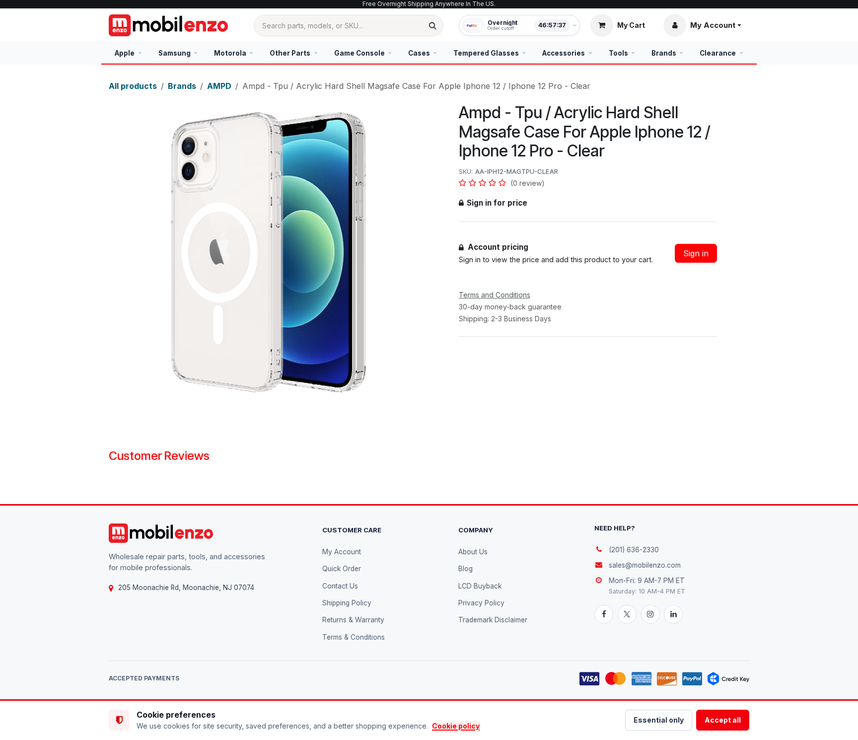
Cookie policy (456, 726)
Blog (465, 569)
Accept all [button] (723, 720)
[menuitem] (128, 53)
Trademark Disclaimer (492, 620)
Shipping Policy (346, 603)
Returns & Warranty (353, 620)
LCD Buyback (479, 586)
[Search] (433, 25)
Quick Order (341, 569)
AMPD (219, 86)
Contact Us (340, 586)
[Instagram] (650, 614)
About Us (473, 552)
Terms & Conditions (353, 637)
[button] (702, 25)
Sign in (696, 253)
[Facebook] (603, 614)
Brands (182, 86)
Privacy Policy (481, 603)
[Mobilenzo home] (161, 533)
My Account (341, 552)
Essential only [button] (659, 720)
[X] (627, 614)
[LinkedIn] (673, 614)
